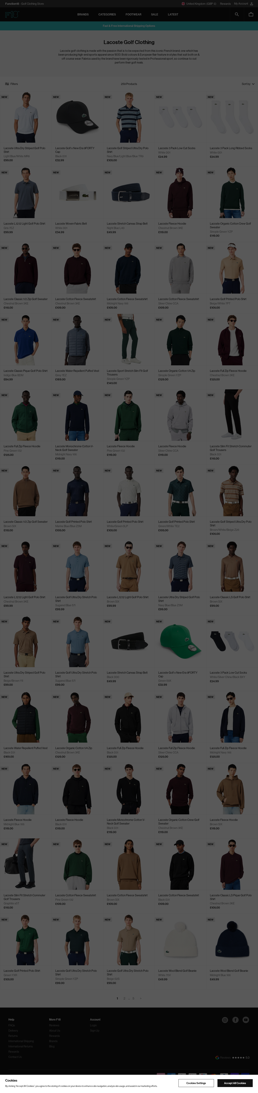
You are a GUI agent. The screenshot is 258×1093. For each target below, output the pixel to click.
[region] (129, 1084)
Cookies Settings (196, 1083)
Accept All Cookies (235, 1083)
